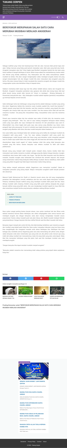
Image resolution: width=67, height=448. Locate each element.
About (44, 441)
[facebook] (10, 278)
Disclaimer (23, 441)
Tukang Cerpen (12, 2)
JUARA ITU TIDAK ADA (15, 197)
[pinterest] (41, 278)
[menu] (4, 17)
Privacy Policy (31, 441)
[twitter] (26, 278)
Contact (39, 441)
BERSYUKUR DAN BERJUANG (17, 202)
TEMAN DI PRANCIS (14, 200)
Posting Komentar (18, 35)
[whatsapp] (56, 278)
